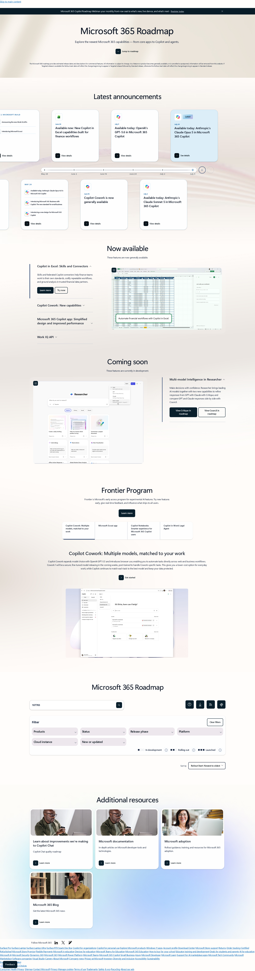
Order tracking (233, 947)
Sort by (183, 765)
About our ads (127, 969)
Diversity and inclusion (124, 958)
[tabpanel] (127, 605)
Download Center (186, 947)
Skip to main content (10, 1)
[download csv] (200, 704)
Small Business (128, 955)
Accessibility (141, 958)
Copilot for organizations (84, 947)
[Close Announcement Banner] (221, 11)
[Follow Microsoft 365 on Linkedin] (56, 942)
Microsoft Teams (91, 955)
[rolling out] (193, 749)
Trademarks (92, 969)
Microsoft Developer (151, 955)
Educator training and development (192, 951)
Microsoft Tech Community (221, 955)
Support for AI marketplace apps (192, 955)
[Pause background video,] (114, 270)
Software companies (22, 958)
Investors (108, 958)
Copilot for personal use (108, 947)
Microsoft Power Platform (70, 955)
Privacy (54, 969)
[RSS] (211, 704)
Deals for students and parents (224, 951)
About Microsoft (61, 958)
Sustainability (153, 958)
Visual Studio (38, 958)
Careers (49, 958)
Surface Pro (5, 947)
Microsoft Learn (168, 955)
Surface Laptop (19, 947)
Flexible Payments (44, 951)
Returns (222, 947)
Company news (76, 958)
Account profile (170, 947)
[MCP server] (221, 704)
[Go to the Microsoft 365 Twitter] (63, 942)
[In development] (166, 749)
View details (126, 155)
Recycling (115, 969)
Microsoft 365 (51, 955)
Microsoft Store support (206, 947)
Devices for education (85, 951)
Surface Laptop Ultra (36, 947)
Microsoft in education (63, 951)
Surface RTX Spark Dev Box (59, 947)
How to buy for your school (162, 951)
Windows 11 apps (154, 947)
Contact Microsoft (41, 969)
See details (185, 155)
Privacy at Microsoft (94, 958)
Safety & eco (104, 969)
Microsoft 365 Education (137, 951)
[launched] (220, 749)
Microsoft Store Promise (23, 951)
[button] (119, 705)
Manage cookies (65, 969)
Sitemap (29, 969)
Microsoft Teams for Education (110, 951)
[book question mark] (189, 704)
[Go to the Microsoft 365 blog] (70, 942)
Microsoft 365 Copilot (109, 955)
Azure (138, 955)
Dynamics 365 (37, 955)
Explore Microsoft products (133, 947)
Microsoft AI (6, 955)
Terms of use (80, 969)
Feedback (10, 964)
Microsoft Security (20, 955)
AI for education (247, 951)
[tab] (78, 531)
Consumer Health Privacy (12, 969)
